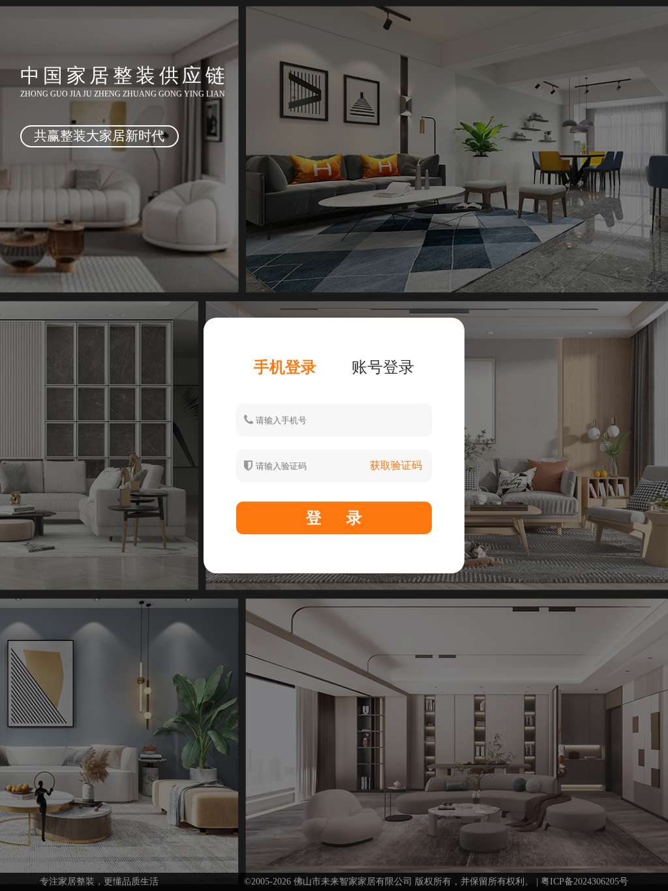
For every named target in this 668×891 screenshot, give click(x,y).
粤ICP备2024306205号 (584, 881)
